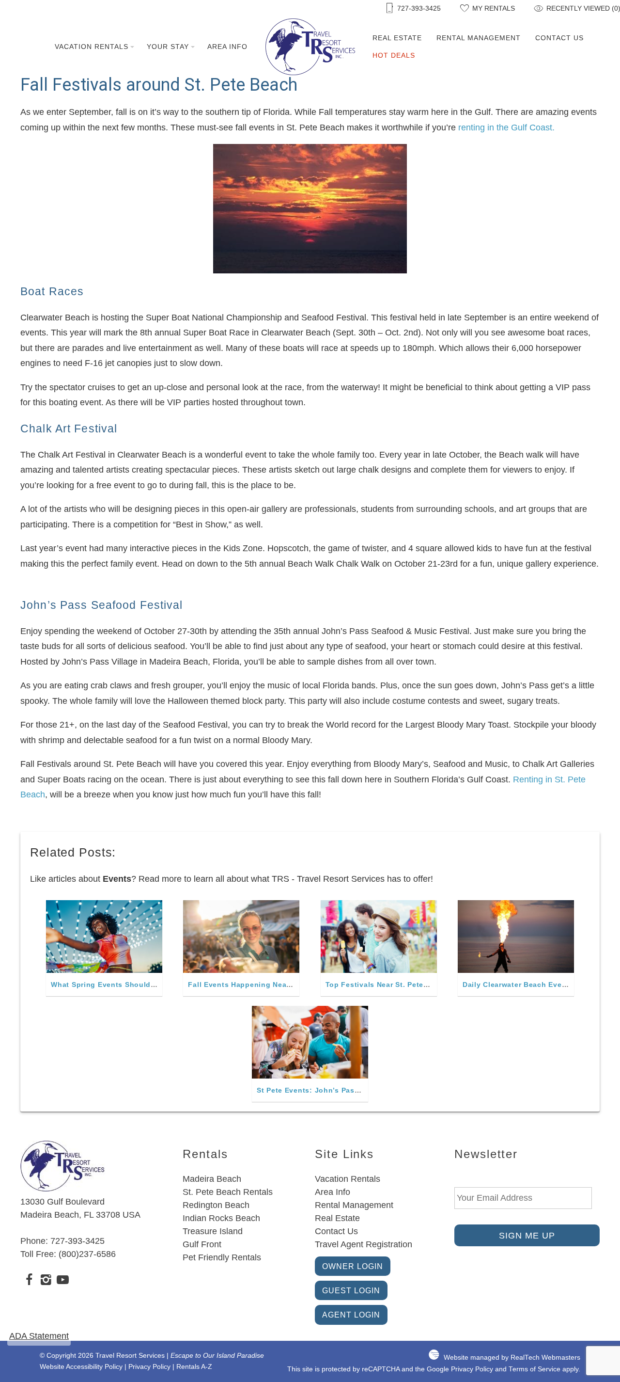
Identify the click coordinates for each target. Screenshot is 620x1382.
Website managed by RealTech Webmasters (512, 1357)
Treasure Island (213, 1231)
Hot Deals (393, 55)
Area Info (227, 46)
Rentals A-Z (194, 1366)
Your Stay (168, 46)
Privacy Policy (149, 1366)
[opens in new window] (28, 1281)
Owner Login (352, 1266)
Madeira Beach (212, 1179)
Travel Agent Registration (363, 1244)
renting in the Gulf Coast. (506, 127)
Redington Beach (216, 1205)
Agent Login (351, 1314)
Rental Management (478, 38)
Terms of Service (534, 1369)
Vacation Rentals (91, 46)
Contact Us (559, 38)
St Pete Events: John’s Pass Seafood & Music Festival (355, 1090)
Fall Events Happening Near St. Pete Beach (266, 984)
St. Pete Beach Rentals (228, 1192)
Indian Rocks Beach (221, 1218)
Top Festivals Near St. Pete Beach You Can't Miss (415, 984)
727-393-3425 (77, 1241)
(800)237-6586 (87, 1254)
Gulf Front (202, 1244)
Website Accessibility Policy (81, 1366)
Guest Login (351, 1290)
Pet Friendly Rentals (222, 1257)
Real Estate (397, 38)
